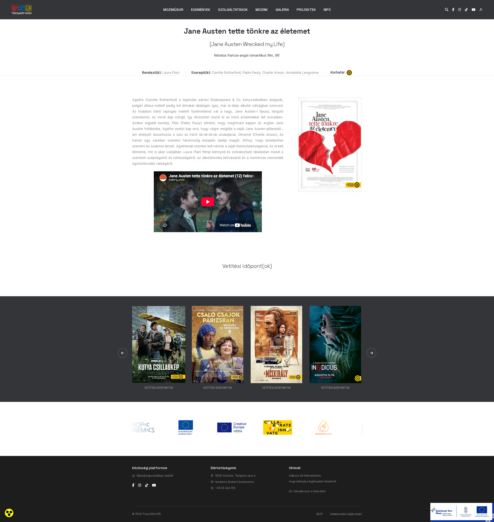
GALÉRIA (282, 9)
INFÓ (327, 9)
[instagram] (139, 485)
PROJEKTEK (306, 9)
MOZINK (261, 9)
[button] (122, 353)
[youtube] (154, 485)
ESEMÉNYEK (200, 9)
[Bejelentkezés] (478, 9)
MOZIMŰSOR (173, 9)
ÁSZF (319, 514)
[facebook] (133, 485)
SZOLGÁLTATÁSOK (233, 9)
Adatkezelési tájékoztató (346, 514)
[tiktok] (146, 485)
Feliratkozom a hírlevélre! (310, 491)
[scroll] (487, 261)
